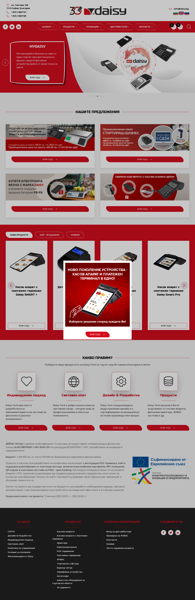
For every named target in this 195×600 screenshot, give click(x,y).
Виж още (95, 334)
